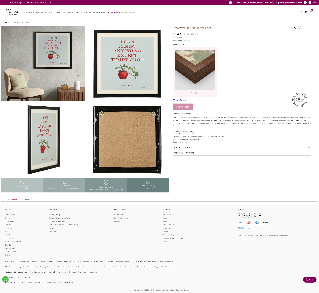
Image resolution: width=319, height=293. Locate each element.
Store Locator (10, 252)
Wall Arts (21, 282)
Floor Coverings (47, 261)
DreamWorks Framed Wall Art (21, 22)
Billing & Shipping (121, 218)
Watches (74, 272)
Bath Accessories (122, 261)
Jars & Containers (84, 266)
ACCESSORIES (67, 13)
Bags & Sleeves (23, 272)
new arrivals (28, 13)
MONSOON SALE (127, 13)
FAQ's (51, 228)
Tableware (97, 266)
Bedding (35, 261)
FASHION (56, 13)
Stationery (84, 272)
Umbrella (93, 272)
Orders (117, 221)
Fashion (8, 225)
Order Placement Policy (58, 221)
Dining (7, 218)
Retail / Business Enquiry (173, 238)
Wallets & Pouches (39, 272)
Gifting (7, 255)
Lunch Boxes (130, 266)
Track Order (168, 228)
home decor (10, 261)
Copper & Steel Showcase (164, 266)
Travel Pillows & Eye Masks (58, 272)
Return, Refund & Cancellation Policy (63, 225)
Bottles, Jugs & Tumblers (46, 266)
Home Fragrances (166, 261)
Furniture (8, 228)
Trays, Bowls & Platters (66, 266)
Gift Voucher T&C (56, 231)
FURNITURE (78, 13)
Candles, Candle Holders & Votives (144, 261)
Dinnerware (108, 266)
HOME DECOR (40, 13)
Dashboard (118, 215)
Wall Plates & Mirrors (35, 282)
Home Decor (10, 215)
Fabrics (76, 261)
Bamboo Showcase (144, 266)
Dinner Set (119, 266)
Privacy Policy (54, 215)
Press (165, 218)
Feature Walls (10, 238)
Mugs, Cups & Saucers (26, 266)
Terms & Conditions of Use (59, 218)
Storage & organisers (90, 261)
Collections (101, 13)
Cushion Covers (24, 261)
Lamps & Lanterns (107, 261)
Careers (166, 242)
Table (20, 277)
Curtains (59, 261)
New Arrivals (10, 248)
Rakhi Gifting (114, 13)
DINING (49, 13)
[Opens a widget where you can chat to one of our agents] (310, 280)
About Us (167, 215)
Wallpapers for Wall (13, 242)
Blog (165, 221)
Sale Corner (17, 199)
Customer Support (170, 235)
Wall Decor (9, 231)
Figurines (67, 261)
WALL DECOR (89, 13)
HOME (5, 22)
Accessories (9, 221)
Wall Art (8, 235)
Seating (27, 277)
